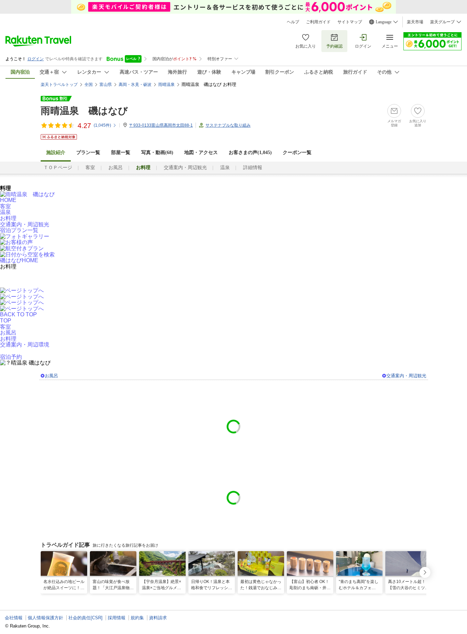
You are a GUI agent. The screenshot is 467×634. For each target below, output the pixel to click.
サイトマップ (349, 22)
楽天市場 (415, 22)
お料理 (8, 218)
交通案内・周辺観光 (185, 167)
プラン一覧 (88, 152)
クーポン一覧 (297, 152)
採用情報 (116, 617)
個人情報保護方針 (45, 617)
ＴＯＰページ (57, 167)
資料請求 (158, 617)
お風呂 (115, 167)
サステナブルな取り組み (228, 125)
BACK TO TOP (18, 314)
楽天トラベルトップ (59, 84)
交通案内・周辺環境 (24, 344)
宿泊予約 (11, 357)
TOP (5, 321)
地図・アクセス (201, 152)
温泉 (225, 167)
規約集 (137, 617)
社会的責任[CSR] (85, 617)
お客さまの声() (250, 152)
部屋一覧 (120, 152)
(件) (102, 125)
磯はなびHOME (19, 260)
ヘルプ (293, 22)
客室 (90, 167)
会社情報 (14, 617)
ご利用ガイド (318, 22)
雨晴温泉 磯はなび (84, 110)
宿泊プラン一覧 (19, 230)
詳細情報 (252, 167)
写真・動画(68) (157, 152)
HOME (8, 200)
